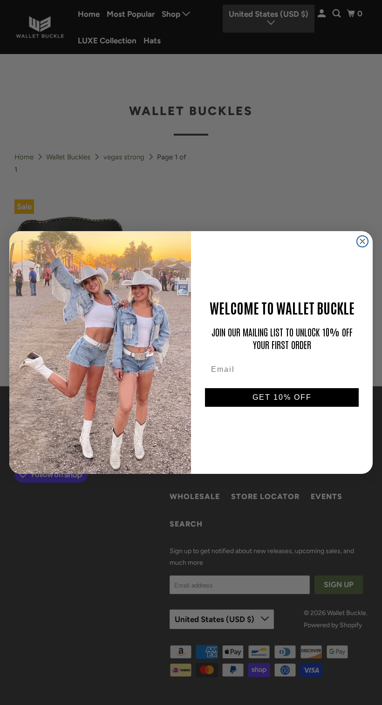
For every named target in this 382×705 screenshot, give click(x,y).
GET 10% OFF (282, 397)
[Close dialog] (362, 241)
